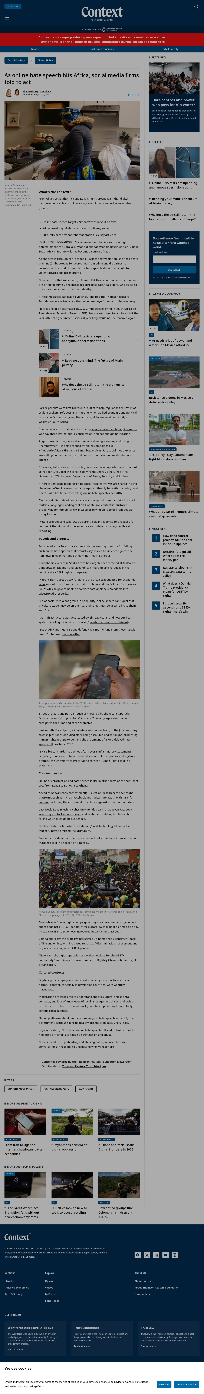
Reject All (164, 1384)
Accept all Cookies (187, 1384)
